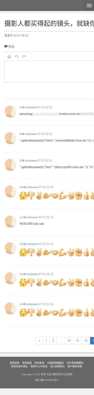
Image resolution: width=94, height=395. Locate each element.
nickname (31, 107)
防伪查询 (39, 363)
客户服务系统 (75, 366)
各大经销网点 (57, 366)
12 (85, 340)
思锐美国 (27, 363)
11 (77, 340)
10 (69, 340)
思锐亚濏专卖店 (19, 366)
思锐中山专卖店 (39, 366)
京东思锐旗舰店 (75, 363)
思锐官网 (14, 363)
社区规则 (67, 374)
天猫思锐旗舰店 (55, 363)
